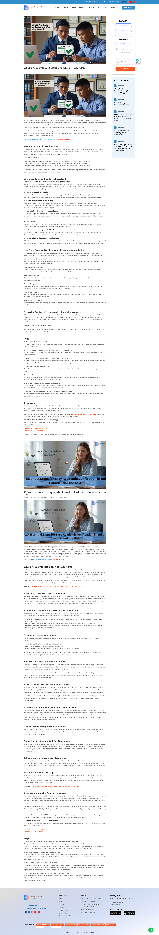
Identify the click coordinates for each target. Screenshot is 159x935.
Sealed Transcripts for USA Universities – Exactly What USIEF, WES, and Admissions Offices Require (123, 148)
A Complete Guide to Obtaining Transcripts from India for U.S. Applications (123, 91)
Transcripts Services (55, 71)
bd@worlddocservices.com (109, 2)
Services (73, 8)
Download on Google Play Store (36, 428)
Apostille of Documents (88, 912)
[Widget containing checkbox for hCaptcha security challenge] (128, 61)
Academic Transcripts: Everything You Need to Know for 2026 (121, 133)
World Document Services (33, 71)
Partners (91, 8)
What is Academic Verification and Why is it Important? (54, 67)
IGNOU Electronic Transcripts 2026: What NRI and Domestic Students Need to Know (123, 118)
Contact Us (114, 8)
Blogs (99, 8)
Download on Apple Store (34, 430)
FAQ (105, 8)
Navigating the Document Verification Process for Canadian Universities (55, 786)
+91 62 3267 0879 (91, 2)
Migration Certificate (88, 901)
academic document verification (83, 414)
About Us (65, 8)
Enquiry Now (128, 8)
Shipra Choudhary (31, 497)
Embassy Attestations (88, 909)
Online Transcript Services (59, 497)
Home (57, 8)
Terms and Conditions (66, 916)
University (82, 8)
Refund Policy (63, 913)
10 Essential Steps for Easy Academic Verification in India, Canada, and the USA (65, 493)
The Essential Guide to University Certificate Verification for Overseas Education (58, 586)
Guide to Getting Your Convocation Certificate (122, 104)
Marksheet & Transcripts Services (92, 898)
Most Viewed (48, 497)
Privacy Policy (63, 910)
